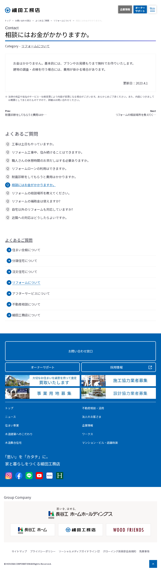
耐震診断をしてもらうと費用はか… (26, 113)
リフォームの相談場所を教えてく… (136, 113)
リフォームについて (35, 46)
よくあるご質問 (19, 240)
